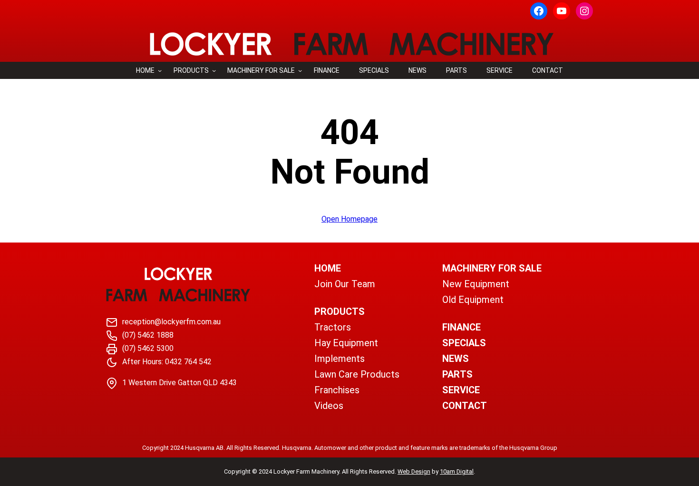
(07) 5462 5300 (148, 348)
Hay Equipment (346, 343)
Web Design (414, 471)
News (455, 358)
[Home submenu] (160, 70)
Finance (461, 327)
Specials (464, 343)
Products (191, 70)
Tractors (332, 327)
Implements (339, 358)
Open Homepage (349, 219)
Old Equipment (473, 299)
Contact (464, 405)
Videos (328, 405)
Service (461, 390)
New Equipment (475, 284)
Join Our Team (344, 284)
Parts (457, 374)
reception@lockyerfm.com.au (171, 321)
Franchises (336, 390)
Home (145, 70)
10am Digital (457, 471)
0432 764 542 (188, 361)
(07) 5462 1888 (148, 335)
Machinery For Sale (492, 268)
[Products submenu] (214, 70)
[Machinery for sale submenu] (300, 70)
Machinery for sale (261, 70)
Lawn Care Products (356, 374)
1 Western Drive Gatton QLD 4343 (179, 382)
